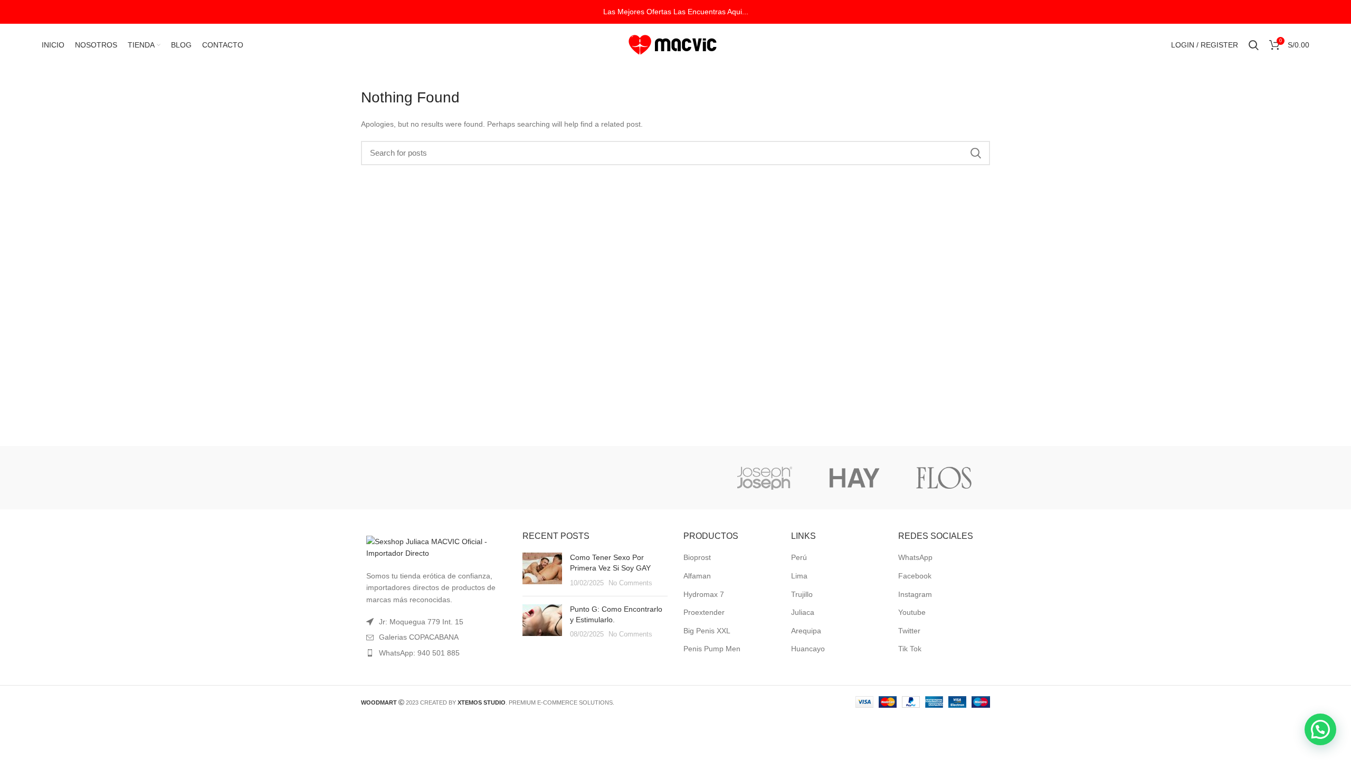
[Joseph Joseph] (764, 477)
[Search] (1253, 44)
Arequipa (806, 630)
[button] (1320, 729)
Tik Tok (909, 648)
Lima (799, 576)
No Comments (630, 583)
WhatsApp (915, 557)
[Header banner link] (675, 12)
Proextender (704, 612)
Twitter (909, 630)
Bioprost (697, 557)
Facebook (914, 576)
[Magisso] (495, 477)
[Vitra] (405, 477)
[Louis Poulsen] (585, 477)
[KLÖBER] (674, 477)
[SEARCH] (976, 153)
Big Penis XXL (706, 630)
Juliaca (802, 612)
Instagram (915, 594)
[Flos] (944, 477)
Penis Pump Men (711, 648)
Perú (799, 557)
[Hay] (854, 477)
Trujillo (802, 594)
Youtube (912, 612)
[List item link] (433, 653)
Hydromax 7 (703, 594)
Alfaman (697, 576)
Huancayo (808, 648)
